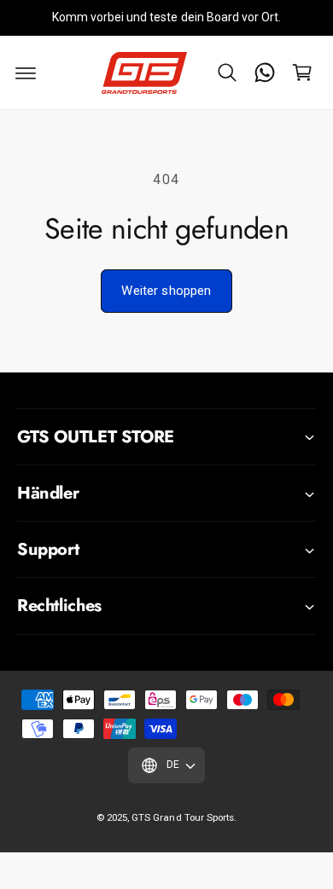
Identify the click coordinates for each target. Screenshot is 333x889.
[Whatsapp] (264, 72)
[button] (227, 72)
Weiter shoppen (166, 290)
